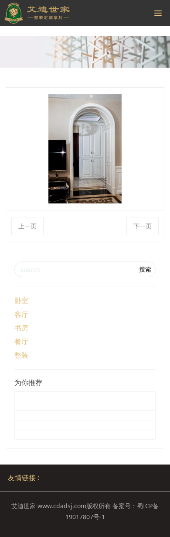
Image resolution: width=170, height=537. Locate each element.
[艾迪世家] (37, 13)
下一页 (142, 226)
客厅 (21, 314)
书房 (21, 328)
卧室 (21, 300)
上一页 (27, 226)
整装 (21, 355)
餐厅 (21, 341)
